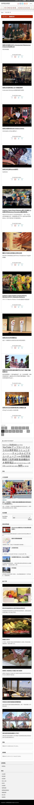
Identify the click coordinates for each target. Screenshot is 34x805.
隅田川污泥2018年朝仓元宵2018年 (12, 253)
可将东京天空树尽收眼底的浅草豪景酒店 (11, 702)
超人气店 (3, 794)
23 (21, 431)
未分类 (3, 783)
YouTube (6, 447)
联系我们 (3, 766)
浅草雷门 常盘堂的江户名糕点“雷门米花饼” (12, 670)
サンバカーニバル (8, 453)
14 (16, 427)
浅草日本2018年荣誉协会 (9, 337)
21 (13, 431)
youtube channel (18, 3)
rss (27, 3)
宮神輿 (15, 463)
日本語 (16, 0)
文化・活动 (4, 780)
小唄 (17, 463)
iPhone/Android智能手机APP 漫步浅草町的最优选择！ (21, 528)
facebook (20, 3)
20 (10, 431)
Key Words (4, 516)
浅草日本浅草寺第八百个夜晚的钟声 (12, 87)
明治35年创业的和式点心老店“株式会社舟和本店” (13, 608)
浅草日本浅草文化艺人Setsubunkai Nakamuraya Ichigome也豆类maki (16, 45)
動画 (27, 456)
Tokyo (21, 444)
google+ (25, 3)
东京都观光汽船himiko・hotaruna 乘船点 (20, 557)
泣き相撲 (7, 466)
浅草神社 (16, 466)
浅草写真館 (4, 787)
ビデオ (27, 453)
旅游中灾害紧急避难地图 (17, 538)
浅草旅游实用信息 (5, 790)
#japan (4, 444)
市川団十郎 (21, 463)
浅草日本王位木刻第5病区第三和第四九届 (14, 407)
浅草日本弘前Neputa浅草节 (10, 169)
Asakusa (13, 445)
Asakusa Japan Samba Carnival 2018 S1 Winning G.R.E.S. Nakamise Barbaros (14, 296)
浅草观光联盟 (8, 802)
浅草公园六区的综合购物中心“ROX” (10, 733)
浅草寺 (13, 466)
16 (23, 427)
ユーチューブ (9, 456)
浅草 (10, 466)
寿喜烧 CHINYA (6, 639)
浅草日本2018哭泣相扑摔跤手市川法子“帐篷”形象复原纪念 (16, 370)
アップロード (18, 447)
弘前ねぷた (25, 463)
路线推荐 (3, 797)
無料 (20, 465)
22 (17, 431)
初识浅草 (3, 776)
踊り (24, 466)
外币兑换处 (14, 567)
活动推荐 (3, 785)
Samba (18, 444)
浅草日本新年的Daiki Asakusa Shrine (13, 128)
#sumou (7, 444)
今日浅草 (3, 773)
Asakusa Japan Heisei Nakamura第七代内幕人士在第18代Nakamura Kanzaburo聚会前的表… (16, 211)
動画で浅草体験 (10, 459)
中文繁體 (28, 0)
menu (31, 3)
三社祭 (18, 456)
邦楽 (25, 466)
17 (27, 427)
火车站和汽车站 (15, 547)
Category (4, 518)
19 (6, 431)
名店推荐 (3, 778)
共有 (23, 456)
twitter (22, 3)
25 (28, 431)
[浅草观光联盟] (8, 3)
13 (12, 427)
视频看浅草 (4, 792)
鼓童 (27, 466)
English (20, 0)
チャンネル (18, 453)
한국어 (32, 0)
